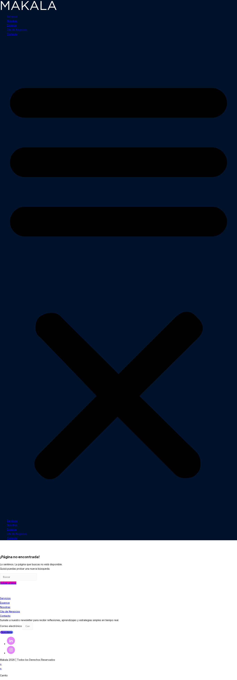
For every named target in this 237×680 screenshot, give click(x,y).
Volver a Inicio (8, 582)
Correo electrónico (11, 626)
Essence (12, 25)
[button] (118, 277)
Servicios (12, 16)
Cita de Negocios (17, 29)
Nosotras (12, 20)
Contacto (12, 34)
